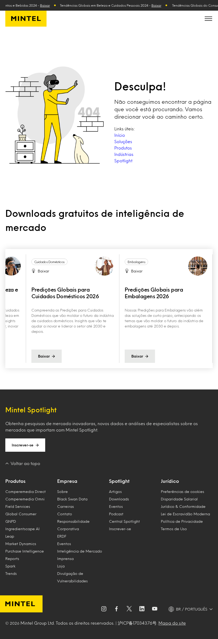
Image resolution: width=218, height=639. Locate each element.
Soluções (123, 141)
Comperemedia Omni (25, 498)
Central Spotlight (124, 521)
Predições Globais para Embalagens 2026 (154, 292)
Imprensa (65, 558)
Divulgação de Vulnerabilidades (72, 577)
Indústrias (123, 154)
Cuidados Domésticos (49, 261)
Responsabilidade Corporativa (73, 525)
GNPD (10, 521)
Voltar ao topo (25, 463)
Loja (61, 566)
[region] (109, 308)
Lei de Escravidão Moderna (185, 513)
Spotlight (123, 160)
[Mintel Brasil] (26, 19)
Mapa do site (172, 623)
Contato (64, 513)
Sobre (62, 491)
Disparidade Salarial (179, 498)
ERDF (61, 536)
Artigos (115, 491)
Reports (12, 558)
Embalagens (136, 261)
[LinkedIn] (142, 609)
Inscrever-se (22, 444)
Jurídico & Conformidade (183, 506)
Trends (11, 573)
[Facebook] (116, 609)
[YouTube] (155, 609)
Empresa (67, 481)
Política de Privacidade (182, 521)
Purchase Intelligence (24, 551)
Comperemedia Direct (25, 491)
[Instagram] (103, 609)
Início (119, 135)
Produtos (123, 148)
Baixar (41, 5)
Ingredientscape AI (22, 528)
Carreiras (65, 506)
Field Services (17, 506)
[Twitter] (129, 609)
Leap (9, 536)
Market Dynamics (20, 543)
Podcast (116, 513)
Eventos (64, 543)
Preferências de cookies (182, 491)
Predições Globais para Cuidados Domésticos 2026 (65, 292)
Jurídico (170, 481)
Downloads (119, 498)
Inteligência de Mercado (79, 551)
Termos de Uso (174, 528)
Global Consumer (20, 513)
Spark (10, 566)
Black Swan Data (72, 498)
